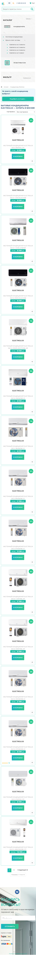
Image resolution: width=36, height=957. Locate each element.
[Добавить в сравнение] (32, 161)
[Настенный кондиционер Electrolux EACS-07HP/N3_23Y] (18, 778)
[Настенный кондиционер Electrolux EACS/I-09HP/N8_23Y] (18, 628)
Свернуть (28, 18)
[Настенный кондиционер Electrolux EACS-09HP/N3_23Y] (18, 126)
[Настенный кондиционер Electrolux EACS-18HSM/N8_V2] (18, 427)
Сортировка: (11, 111)
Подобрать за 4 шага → (18, 99)
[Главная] (1, 87)
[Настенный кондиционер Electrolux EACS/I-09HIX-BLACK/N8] (18, 277)
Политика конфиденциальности (18, 953)
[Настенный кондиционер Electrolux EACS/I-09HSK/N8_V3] (18, 377)
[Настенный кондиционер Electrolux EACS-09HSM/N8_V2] (18, 477)
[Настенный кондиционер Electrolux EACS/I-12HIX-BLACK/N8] (18, 177)
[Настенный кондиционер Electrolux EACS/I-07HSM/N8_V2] (18, 728)
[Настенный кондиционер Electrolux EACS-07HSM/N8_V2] (18, 527)
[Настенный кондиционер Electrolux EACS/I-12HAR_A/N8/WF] (18, 227)
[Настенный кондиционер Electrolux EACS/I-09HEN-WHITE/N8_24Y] (18, 327)
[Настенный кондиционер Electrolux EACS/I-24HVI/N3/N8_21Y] (18, 828)
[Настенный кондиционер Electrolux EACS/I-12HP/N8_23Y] (18, 577)
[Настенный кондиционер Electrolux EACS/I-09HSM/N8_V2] (18, 678)
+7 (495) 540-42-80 (21, 3)
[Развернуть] (24, 40)
